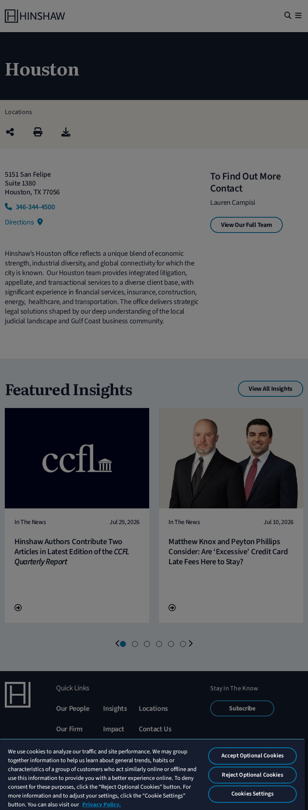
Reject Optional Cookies (252, 775)
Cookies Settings (252, 794)
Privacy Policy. (101, 804)
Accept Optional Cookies (252, 755)
